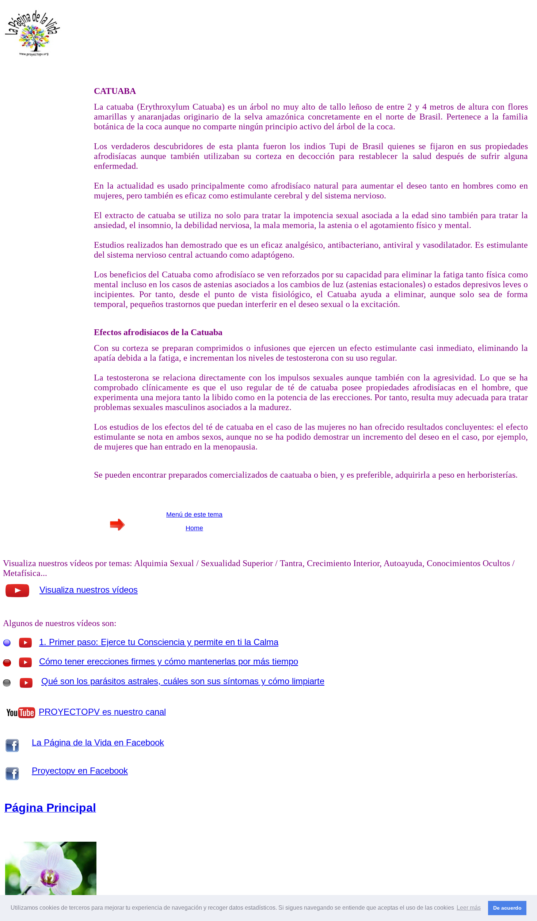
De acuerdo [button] (507, 908)
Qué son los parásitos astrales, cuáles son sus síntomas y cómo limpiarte (182, 681)
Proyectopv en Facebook (80, 771)
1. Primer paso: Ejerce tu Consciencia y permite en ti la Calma (158, 642)
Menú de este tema (194, 514)
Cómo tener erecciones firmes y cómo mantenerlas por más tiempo (168, 661)
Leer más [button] (469, 908)
